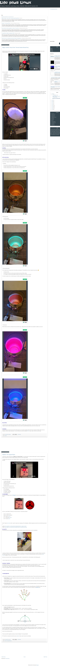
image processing (9, 640)
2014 (52, 106)
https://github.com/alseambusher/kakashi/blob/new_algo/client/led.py (15, 527)
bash (52, 118)
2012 (52, 109)
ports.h (9, 516)
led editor (8, 523)
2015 (52, 105)
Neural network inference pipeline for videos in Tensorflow (10, 28)
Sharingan (14, 495)
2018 (52, 101)
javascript (52, 121)
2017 (52, 102)
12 (8, 16)
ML (51, 120)
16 (12, 16)
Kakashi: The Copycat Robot (6, 23)
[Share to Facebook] (15, 434)
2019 (52, 100)
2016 (52, 104)
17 (13, 16)
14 (10, 16)
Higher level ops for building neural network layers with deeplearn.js (11, 38)
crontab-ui (53, 122)
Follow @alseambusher (53, 9)
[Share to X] (14, 434)
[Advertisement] (23, 11)
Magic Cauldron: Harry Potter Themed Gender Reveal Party (10, 18)
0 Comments (19, 434)
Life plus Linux (15, 2)
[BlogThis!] (13, 434)
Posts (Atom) (7, 658)
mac (52, 119)
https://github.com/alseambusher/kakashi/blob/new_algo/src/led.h (16, 526)
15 (11, 16)
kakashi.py (37, 587)
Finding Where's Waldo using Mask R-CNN (8, 33)
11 (7, 16)
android (52, 114)
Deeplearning (53, 117)
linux (52, 113)
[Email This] (12, 434)
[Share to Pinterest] (16, 434)
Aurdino (6, 435)
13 (9, 16)
